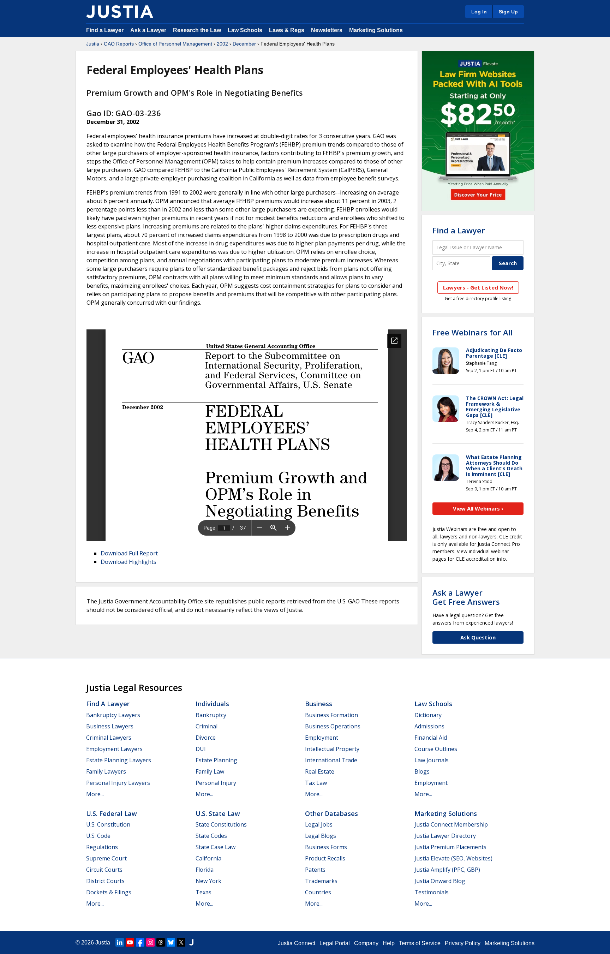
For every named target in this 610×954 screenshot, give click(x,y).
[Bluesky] (171, 942)
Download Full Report (129, 553)
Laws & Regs (286, 30)
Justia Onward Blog (439, 881)
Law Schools (245, 30)
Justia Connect (296, 943)
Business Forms (326, 847)
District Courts (105, 881)
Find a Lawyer (105, 30)
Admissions (429, 726)
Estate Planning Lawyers (118, 760)
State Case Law (215, 847)
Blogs (422, 771)
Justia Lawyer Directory (445, 836)
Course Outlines (435, 749)
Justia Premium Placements (450, 847)
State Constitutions (221, 824)
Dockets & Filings (108, 892)
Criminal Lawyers (108, 737)
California (208, 858)
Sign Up (508, 11)
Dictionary (428, 715)
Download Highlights (128, 562)
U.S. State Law (218, 813)
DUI (201, 749)
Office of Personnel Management (175, 44)
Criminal (206, 726)
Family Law (210, 771)
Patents (315, 869)
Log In (479, 11)
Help (389, 943)
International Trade (331, 760)
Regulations (102, 847)
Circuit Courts (104, 869)
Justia (92, 44)
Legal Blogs (320, 836)
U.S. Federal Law (111, 813)
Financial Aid (430, 737)
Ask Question (478, 637)
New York (208, 881)
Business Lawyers (109, 726)
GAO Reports (119, 44)
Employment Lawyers (114, 749)
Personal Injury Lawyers (118, 783)
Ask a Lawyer (149, 30)
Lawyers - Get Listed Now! (478, 287)
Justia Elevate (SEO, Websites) (453, 858)
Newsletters (326, 30)
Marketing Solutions (376, 30)
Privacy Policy (462, 943)
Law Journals (431, 760)
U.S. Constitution (108, 824)
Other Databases (331, 813)
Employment (321, 737)
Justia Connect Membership (451, 824)
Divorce (206, 737)
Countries (318, 892)
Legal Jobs (319, 824)
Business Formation (331, 715)
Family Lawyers (106, 771)
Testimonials (431, 892)
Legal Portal (334, 943)
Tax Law (316, 783)
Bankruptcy (211, 715)
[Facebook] (140, 942)
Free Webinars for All (472, 332)
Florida (205, 869)
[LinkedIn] (119, 942)
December (244, 44)
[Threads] (160, 942)
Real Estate (319, 771)
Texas (203, 892)
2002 (222, 44)
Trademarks (321, 881)
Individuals (212, 703)
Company (366, 943)
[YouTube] (130, 942)
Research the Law (197, 30)
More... (95, 794)
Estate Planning (216, 760)
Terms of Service (420, 943)
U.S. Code (98, 836)
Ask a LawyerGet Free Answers (466, 597)
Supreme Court (106, 858)
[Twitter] (181, 942)
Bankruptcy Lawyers (113, 715)
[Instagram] (150, 942)
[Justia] (119, 11)
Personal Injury (216, 783)
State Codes (211, 836)
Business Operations (332, 726)
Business (318, 703)
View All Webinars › (478, 508)
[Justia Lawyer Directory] (191, 942)
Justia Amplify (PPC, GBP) (447, 869)
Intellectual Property (332, 749)
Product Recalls (325, 858)
